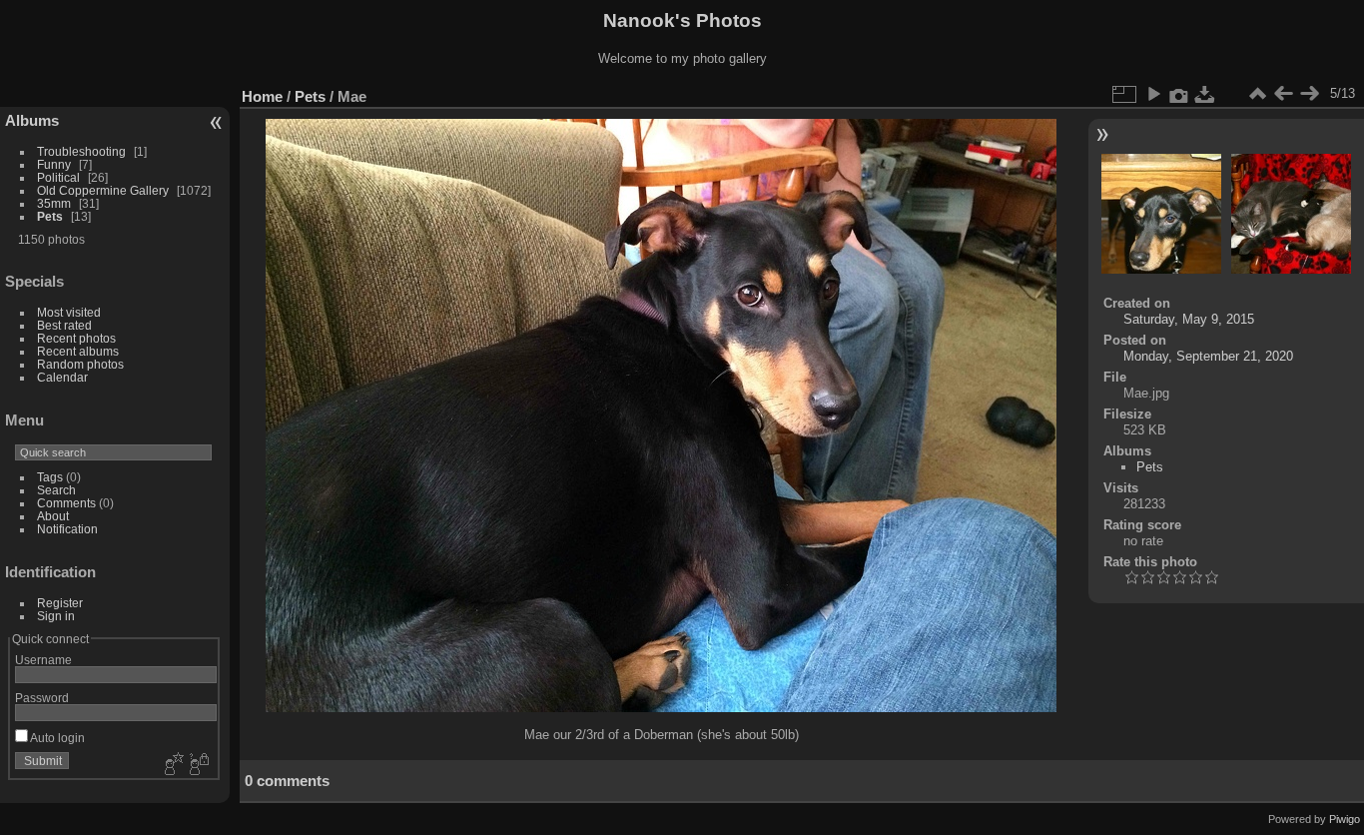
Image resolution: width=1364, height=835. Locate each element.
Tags (50, 476)
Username (43, 659)
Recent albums (78, 351)
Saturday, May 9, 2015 (1188, 319)
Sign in (56, 615)
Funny (54, 164)
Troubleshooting (81, 151)
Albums (32, 120)
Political (58, 177)
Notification (67, 528)
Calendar (62, 377)
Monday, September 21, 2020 (1208, 356)
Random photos (80, 364)
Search (56, 489)
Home (262, 96)
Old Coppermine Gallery (103, 190)
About (53, 515)
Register (60, 602)
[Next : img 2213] (1309, 94)
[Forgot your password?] (198, 765)
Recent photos (76, 338)
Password (42, 697)
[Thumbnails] (1257, 94)
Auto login (56, 737)
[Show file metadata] (1179, 94)
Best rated (64, 325)
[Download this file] (1205, 94)
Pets (50, 216)
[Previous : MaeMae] (1283, 94)
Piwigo (1344, 819)
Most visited (69, 312)
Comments (66, 502)
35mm (54, 203)
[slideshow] (1153, 94)
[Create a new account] (172, 765)
